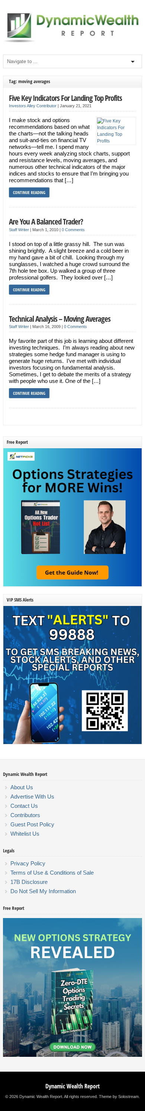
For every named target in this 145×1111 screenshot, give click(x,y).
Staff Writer (19, 229)
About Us (21, 787)
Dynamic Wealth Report (72, 1086)
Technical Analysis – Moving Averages (59, 318)
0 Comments (73, 229)
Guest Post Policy (32, 824)
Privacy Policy (27, 863)
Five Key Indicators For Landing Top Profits (65, 97)
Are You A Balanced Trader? (46, 221)
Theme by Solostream (119, 1096)
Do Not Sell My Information (43, 891)
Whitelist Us (24, 833)
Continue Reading (29, 192)
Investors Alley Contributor (33, 106)
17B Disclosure (29, 882)
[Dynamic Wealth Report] (72, 42)
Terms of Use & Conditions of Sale (52, 872)
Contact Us (24, 806)
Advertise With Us (32, 796)
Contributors (25, 815)
